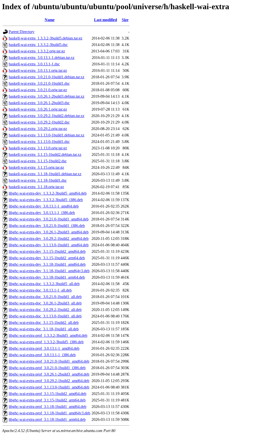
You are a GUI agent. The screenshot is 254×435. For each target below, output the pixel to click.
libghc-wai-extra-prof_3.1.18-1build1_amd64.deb (47, 406)
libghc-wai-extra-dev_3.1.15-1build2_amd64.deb (47, 251)
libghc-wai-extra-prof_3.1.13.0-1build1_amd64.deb (49, 387)
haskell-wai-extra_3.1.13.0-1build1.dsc (39, 141)
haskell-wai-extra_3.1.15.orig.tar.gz (36, 167)
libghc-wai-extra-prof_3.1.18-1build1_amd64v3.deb (49, 413)
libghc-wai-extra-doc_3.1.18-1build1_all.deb (44, 329)
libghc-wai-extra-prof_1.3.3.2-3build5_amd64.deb (48, 335)
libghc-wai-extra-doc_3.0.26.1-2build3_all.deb (45, 303)
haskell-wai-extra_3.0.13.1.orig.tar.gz (38, 70)
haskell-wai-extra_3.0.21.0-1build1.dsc (39, 83)
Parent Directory (21, 32)
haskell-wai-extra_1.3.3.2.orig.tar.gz (37, 51)
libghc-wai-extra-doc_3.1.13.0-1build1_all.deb (45, 316)
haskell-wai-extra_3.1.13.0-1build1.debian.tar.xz (46, 135)
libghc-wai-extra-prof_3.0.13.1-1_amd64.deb (44, 348)
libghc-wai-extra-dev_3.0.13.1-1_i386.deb (42, 213)
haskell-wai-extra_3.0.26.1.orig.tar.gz (38, 109)
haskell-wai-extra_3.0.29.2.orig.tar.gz (38, 129)
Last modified (105, 20)
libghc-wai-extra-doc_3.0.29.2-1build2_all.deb (45, 309)
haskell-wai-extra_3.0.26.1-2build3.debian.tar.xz (46, 96)
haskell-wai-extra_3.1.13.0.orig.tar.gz (38, 148)
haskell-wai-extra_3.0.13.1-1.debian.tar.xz (41, 57)
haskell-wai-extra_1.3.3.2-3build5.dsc (38, 45)
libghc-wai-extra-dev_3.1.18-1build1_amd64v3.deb (49, 271)
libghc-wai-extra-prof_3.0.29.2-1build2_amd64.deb (49, 381)
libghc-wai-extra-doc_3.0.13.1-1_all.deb (40, 290)
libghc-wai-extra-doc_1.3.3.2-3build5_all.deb (44, 284)
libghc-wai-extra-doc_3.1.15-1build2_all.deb (44, 322)
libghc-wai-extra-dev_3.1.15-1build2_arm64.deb (47, 258)
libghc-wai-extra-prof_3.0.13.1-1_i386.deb (42, 355)
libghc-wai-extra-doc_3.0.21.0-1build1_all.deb (45, 297)
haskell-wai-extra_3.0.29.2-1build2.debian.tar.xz (46, 116)
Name (50, 20)
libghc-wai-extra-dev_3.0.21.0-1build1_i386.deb (47, 225)
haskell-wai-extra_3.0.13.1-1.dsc (34, 64)
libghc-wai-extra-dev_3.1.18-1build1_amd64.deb (47, 264)
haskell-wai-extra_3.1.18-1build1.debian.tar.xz (45, 174)
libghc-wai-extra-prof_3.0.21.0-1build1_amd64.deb (49, 361)
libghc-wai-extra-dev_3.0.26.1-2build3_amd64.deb (49, 232)
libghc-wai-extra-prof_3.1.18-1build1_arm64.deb (47, 419)
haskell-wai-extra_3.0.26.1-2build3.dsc (39, 103)
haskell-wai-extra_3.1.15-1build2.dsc (38, 161)
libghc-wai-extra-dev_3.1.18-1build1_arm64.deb (47, 277)
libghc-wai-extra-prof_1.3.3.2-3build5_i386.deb (46, 342)
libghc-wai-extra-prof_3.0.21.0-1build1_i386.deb (47, 368)
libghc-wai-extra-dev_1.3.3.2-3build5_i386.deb (46, 200)
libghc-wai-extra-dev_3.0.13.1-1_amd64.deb (44, 206)
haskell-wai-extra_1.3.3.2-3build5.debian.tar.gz (45, 38)
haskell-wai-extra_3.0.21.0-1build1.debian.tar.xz (46, 77)
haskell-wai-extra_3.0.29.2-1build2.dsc (39, 122)
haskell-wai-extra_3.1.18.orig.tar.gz (36, 187)
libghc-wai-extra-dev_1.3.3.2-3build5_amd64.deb (48, 193)
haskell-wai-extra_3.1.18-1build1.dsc (38, 180)
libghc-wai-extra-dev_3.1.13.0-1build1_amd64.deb (49, 245)
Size (125, 20)
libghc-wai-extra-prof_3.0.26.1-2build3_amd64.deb (49, 374)
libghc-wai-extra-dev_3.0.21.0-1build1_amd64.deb (49, 219)
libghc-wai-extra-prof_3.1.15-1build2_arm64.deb (47, 400)
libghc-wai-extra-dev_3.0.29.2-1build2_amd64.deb (49, 238)
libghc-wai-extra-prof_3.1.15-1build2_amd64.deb (47, 394)
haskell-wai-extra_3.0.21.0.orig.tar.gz (38, 90)
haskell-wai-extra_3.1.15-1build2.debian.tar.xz (45, 154)
